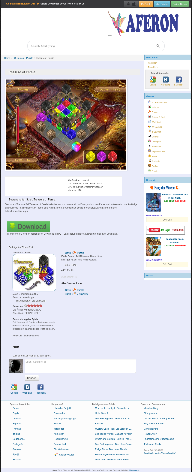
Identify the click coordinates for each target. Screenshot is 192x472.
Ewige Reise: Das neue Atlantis (111, 449)
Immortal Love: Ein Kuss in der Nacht (175, 196)
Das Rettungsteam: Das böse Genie (113, 444)
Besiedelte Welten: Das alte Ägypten (113, 433)
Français (17, 428)
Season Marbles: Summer (175, 240)
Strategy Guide (66, 454)
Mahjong (155, 107)
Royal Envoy (150, 433)
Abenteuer (156, 146)
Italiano (16, 433)
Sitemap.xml (134, 470)
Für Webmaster (61, 449)
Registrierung (61, 438)
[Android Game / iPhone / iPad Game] (131, 4)
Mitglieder (59, 428)
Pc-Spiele (146, 3)
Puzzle (29, 57)
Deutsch (17, 418)
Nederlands (19, 438)
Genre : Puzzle (74, 252)
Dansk (16, 408)
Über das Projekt (62, 408)
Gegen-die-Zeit (158, 151)
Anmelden (152, 62)
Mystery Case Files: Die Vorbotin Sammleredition (115, 428)
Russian (17, 459)
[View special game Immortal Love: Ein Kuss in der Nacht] (153, 202)
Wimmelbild (156, 126)
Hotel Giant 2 (101, 413)
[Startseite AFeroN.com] (144, 23)
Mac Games (162, 3)
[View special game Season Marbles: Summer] (153, 247)
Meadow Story (151, 408)
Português (18, 444)
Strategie (155, 161)
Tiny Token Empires (154, 423)
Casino (154, 166)
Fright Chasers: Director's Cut (159, 438)
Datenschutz (60, 413)
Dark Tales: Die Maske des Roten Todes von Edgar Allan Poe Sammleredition (115, 459)
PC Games (18, 57)
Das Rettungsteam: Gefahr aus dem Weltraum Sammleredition (115, 418)
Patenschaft (60, 444)
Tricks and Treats (152, 444)
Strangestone (151, 413)
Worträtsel (156, 122)
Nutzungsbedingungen (65, 418)
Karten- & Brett (158, 117)
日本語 (16, 454)
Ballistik (99, 423)
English (16, 413)
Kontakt (58, 423)
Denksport (156, 141)
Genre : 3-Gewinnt (76, 293)
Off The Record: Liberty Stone (159, 418)
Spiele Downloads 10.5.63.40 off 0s (45, 3)
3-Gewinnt (156, 131)
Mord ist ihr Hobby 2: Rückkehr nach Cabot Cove (115, 408)
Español (17, 423)
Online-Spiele (180, 3)
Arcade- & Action (159, 102)
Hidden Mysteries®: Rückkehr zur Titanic (115, 454)
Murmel (154, 136)
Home (7, 57)
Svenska (17, 449)
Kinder (154, 156)
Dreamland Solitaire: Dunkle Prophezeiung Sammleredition (115, 438)
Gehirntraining (151, 428)
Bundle (154, 171)
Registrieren (153, 67)
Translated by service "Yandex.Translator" (160, 453)
